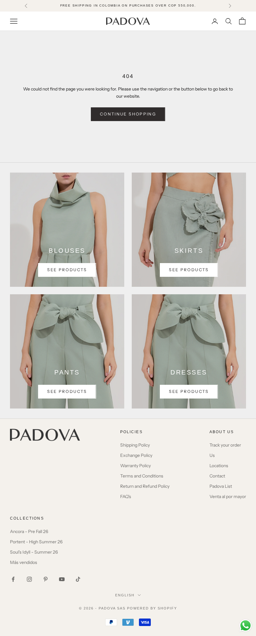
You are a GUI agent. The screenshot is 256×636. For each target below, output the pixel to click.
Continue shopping (128, 113)
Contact (217, 476)
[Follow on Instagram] (29, 579)
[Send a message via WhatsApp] (245, 625)
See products (67, 269)
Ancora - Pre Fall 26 (29, 531)
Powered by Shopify (152, 608)
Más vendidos (23, 562)
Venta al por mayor (227, 496)
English (125, 595)
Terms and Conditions (141, 476)
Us (212, 455)
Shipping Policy (135, 445)
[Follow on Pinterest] (45, 579)
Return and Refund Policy (145, 486)
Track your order (225, 445)
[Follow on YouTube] (62, 579)
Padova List (220, 486)
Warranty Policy (135, 465)
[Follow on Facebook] (13, 579)
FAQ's (125, 496)
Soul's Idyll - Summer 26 (34, 552)
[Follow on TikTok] (78, 579)
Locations (218, 465)
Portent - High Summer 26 (36, 542)
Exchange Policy (136, 455)
